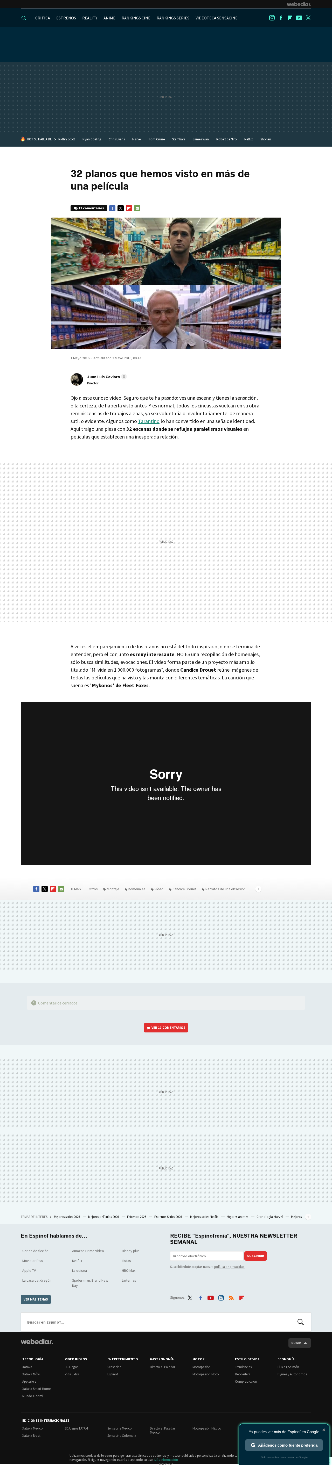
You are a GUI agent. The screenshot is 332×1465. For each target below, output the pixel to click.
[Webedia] (299, 4)
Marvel (136, 139)
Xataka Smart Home (36, 1389)
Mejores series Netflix (204, 1217)
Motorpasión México (206, 1428)
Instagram (272, 18)
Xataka (27, 1367)
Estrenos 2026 (137, 1217)
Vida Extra (72, 1374)
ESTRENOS (66, 17)
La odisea (79, 1270)
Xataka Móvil (31, 1374)
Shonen (265, 139)
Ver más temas (36, 1299)
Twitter (308, 18)
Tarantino (149, 421)
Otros (93, 889)
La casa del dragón (36, 1280)
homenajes (137, 889)
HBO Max (128, 1270)
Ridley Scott (66, 139)
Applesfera (29, 1381)
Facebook (281, 18)
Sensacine (114, 1367)
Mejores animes (238, 1217)
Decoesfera (242, 1374)
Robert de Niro (226, 139)
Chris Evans (117, 139)
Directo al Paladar (162, 1367)
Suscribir (255, 1256)
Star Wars (178, 139)
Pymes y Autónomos (292, 1374)
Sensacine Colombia (121, 1435)
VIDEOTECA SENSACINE (217, 17)
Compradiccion (246, 1381)
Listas (126, 1260)
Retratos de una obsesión (225, 889)
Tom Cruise (157, 139)
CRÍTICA (42, 17)
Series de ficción (35, 1250)
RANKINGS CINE (136, 17)
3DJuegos (71, 1367)
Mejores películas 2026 (104, 1217)
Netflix (248, 139)
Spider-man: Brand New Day (90, 1283)
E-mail (137, 208)
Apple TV (29, 1270)
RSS (231, 1296)
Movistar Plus (32, 1260)
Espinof (112, 1374)
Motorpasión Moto (205, 1374)
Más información (166, 1459)
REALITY (89, 17)
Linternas (129, 1280)
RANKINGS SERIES (173, 17)
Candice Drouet (184, 889)
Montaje (113, 889)
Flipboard (290, 18)
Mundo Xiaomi (32, 1396)
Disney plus (131, 1250)
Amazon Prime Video (88, 1250)
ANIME (109, 17)
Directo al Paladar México (162, 1430)
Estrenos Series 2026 (168, 1217)
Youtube (299, 18)
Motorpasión (201, 1367)
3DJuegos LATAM (76, 1428)
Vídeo (159, 889)
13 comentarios (91, 208)
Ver (168, 1027)
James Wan (201, 139)
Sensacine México (119, 1428)
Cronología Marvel (270, 1217)
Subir (296, 1343)
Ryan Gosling (91, 139)
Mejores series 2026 (67, 1217)
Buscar (300, 1322)
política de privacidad (229, 1267)
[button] (106, 377)
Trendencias (243, 1367)
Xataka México (32, 1428)
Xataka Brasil (31, 1435)
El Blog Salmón (288, 1367)
